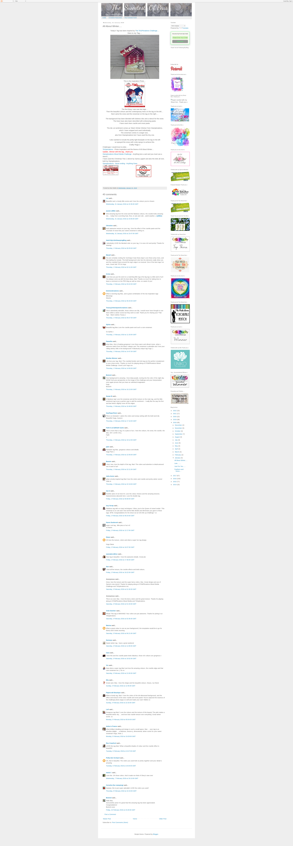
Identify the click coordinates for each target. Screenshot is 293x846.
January (178, 458)
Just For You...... (180, 466)
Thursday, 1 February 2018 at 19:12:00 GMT (121, 440)
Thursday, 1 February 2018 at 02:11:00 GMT (121, 267)
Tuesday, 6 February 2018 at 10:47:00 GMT (121, 751)
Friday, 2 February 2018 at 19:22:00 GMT (120, 572)
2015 (175, 481)
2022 (175, 410)
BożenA (109, 375)
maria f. (109, 772)
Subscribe (180, 41)
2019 (175, 419)
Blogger (155, 834)
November (178, 428)
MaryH (108, 255)
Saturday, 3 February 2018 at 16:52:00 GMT (121, 658)
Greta (108, 274)
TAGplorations (108, 149)
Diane (108, 537)
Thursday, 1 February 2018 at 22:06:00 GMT (121, 455)
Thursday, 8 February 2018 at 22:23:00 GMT (121, 791)
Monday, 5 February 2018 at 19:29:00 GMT (121, 736)
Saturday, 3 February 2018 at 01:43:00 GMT (121, 604)
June (177, 443)
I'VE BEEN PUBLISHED (115, 17)
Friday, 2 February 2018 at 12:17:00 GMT (120, 530)
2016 (175, 478)
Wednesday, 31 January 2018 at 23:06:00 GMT (122, 219)
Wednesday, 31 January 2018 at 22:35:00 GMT (122, 204)
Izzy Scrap (110, 505)
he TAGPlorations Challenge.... (147, 31)
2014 (175, 484)
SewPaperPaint (111, 413)
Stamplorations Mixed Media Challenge (117, 154)
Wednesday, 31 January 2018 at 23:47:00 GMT (122, 233)
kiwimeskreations (112, 291)
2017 (175, 475)
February (178, 455)
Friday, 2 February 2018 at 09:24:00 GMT (120, 516)
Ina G (108, 491)
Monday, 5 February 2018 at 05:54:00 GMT (121, 719)
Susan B (109, 396)
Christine (109, 225)
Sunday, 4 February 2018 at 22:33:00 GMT (120, 703)
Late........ (177, 463)
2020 (175, 416)
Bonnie (108, 461)
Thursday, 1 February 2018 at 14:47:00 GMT (121, 351)
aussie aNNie (111, 211)
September (179, 434)
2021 (175, 413)
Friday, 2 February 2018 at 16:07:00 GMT (120, 547)
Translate (185, 28)
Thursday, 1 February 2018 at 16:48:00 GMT (121, 406)
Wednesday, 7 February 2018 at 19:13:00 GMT (122, 778)
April (176, 449)
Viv (107, 665)
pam (107, 447)
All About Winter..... (180, 460)
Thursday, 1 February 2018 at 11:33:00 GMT (121, 334)
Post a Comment (110, 814)
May (176, 446)
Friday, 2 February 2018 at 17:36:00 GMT (120, 560)
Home (135, 819)
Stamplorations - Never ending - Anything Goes (120, 163)
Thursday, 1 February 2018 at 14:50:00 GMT (121, 368)
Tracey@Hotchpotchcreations (117, 308)
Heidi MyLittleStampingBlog (116, 240)
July (176, 440)
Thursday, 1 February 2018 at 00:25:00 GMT (121, 248)
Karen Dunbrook (112, 522)
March (177, 452)
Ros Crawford (111, 743)
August (177, 437)
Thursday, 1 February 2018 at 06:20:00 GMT (121, 301)
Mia (107, 680)
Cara (107, 653)
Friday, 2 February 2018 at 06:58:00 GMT (120, 499)
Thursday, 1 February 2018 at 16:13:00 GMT (121, 389)
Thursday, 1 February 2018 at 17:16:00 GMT (121, 421)
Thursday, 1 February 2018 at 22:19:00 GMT (121, 484)
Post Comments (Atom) (120, 822)
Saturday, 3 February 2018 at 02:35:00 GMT (121, 619)
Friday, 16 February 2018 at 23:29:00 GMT (120, 810)
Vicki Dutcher (111, 611)
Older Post (162, 819)
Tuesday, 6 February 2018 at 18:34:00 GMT (121, 766)
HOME (104, 17)
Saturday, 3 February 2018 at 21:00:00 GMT (121, 673)
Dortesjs (109, 640)
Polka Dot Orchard (112, 758)
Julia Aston (110, 476)
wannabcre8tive (112, 554)
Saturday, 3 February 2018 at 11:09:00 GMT (121, 646)
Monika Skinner (111, 358)
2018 (175, 422)
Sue (107, 566)
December (178, 425)
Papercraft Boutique (113, 692)
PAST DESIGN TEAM (131, 17)
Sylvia (108, 324)
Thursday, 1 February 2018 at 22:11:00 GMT (121, 469)
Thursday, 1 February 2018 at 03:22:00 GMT (121, 284)
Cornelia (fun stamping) (114, 785)
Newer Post (107, 819)
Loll (107, 709)
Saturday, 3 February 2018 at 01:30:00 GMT (121, 589)
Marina (108, 625)
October (178, 431)
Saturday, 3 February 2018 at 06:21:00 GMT (121, 633)
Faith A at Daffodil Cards (115, 428)
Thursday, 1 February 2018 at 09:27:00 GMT (121, 318)
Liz (107, 198)
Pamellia (109, 341)
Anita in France (111, 726)
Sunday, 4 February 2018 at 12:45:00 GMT (120, 686)
